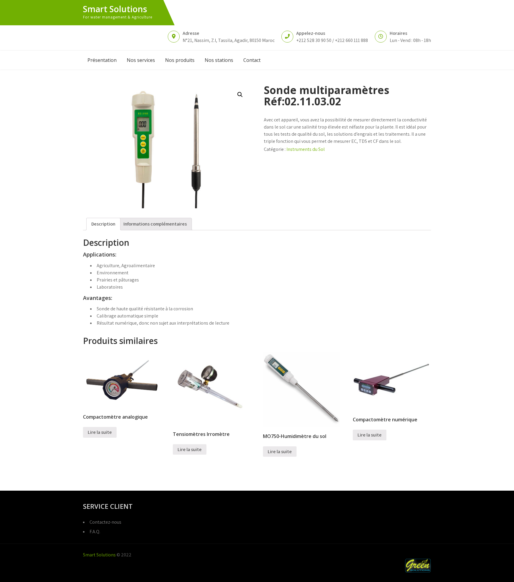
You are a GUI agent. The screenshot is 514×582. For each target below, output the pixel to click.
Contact (252, 60)
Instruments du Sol (305, 149)
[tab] (103, 224)
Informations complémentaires (155, 224)
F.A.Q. (95, 531)
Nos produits (180, 60)
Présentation (102, 60)
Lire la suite (100, 432)
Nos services (141, 60)
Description (103, 224)
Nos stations (219, 60)
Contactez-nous (105, 522)
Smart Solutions (115, 9)
